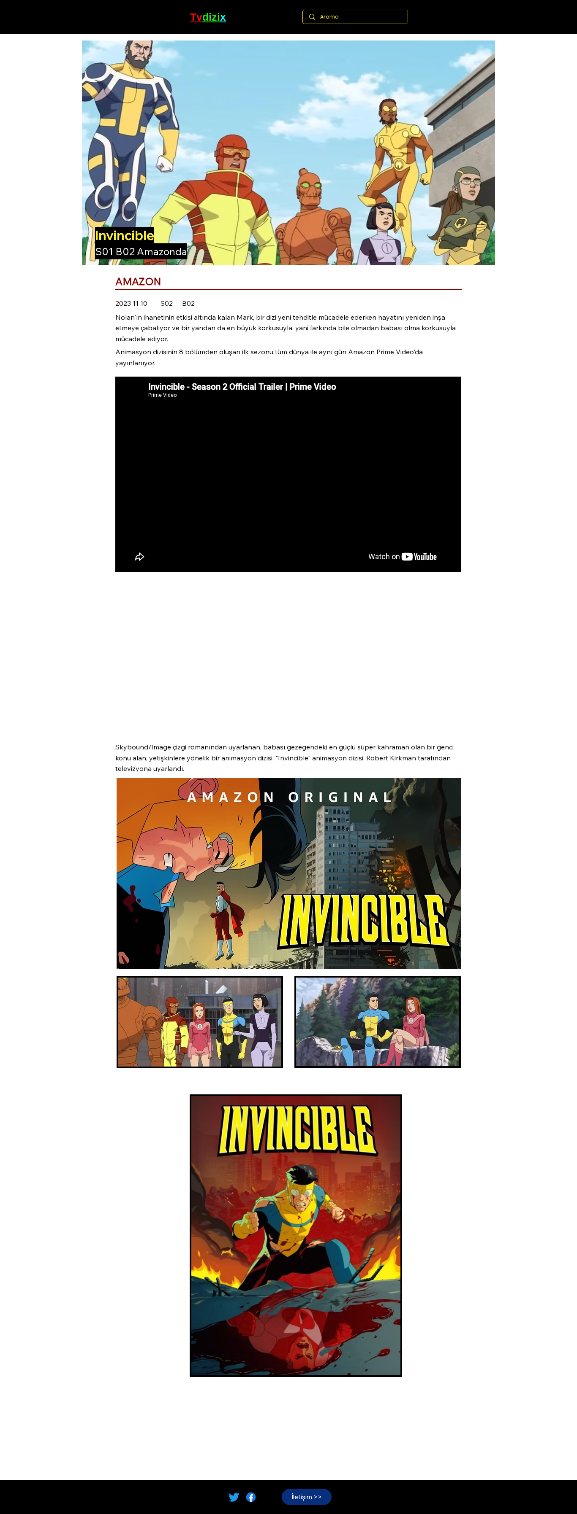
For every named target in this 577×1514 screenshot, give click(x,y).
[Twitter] (234, 1497)
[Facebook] (251, 1497)
